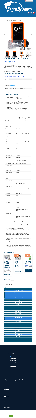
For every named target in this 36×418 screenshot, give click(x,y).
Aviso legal (12, 356)
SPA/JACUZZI (18, 336)
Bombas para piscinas (18, 317)
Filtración (18, 315)
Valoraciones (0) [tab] (21, 88)
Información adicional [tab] (13, 88)
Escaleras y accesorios (18, 313)
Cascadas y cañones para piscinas (18, 292)
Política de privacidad (13, 358)
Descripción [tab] (6, 88)
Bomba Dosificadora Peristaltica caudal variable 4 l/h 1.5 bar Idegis (14, 76)
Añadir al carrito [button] (7, 274)
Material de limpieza (18, 321)
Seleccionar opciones (27, 270)
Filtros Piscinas (18, 319)
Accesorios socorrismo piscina (18, 290)
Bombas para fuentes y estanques (18, 300)
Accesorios (18, 288)
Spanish (27, 0)
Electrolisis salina (8, 20)
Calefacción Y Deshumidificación (18, 302)
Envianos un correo (25, 352)
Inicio (4, 20)
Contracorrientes (17, 306)
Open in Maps (13, 366)
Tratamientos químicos (18, 341)
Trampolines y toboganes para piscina (18, 297)
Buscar (13, 280)
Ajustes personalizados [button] (5, 415)
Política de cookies (13, 360)
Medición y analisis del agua (18, 328)
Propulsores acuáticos (18, 330)
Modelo (6, 79)
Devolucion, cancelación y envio (13, 362)
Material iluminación (18, 323)
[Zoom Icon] (18, 36)
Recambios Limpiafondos (18, 334)
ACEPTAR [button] (11, 415)
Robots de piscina (18, 332)
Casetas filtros (18, 304)
